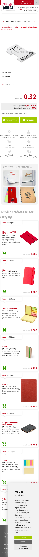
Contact (6, 553)
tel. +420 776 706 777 (29, 11)
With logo (29, 120)
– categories (17, 21)
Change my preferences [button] (23, 547)
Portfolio (7, 549)
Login (30, 3)
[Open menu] (36, 2)
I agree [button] (23, 537)
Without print (11, 120)
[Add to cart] (4, 254)
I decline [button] (23, 542)
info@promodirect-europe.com (27, 9)
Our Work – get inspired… (17, 166)
